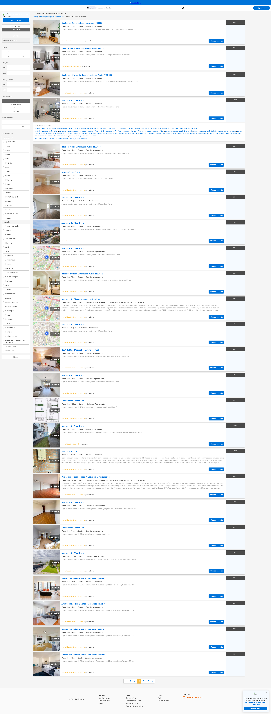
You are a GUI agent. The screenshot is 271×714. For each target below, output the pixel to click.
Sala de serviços (11, 277)
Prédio (7, 210)
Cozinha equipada (12, 226)
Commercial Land (11, 214)
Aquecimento (10, 260)
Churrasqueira (10, 294)
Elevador (8, 243)
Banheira (8, 281)
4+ (23, 56)
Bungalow (9, 188)
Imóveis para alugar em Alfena (154, 131)
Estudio (8, 155)
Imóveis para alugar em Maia (68, 131)
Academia (9, 268)
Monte (7, 184)
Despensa (9, 319)
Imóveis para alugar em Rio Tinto (110, 131)
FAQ (159, 698)
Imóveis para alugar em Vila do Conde (205, 133)
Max (4, 73)
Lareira (7, 285)
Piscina (8, 264)
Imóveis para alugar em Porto (89, 131)
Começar (36, 16)
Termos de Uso (131, 698)
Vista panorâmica (11, 273)
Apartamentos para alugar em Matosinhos (49, 138)
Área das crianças (12, 302)
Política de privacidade (133, 701)
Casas (16, 108)
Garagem (8, 218)
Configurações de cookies (134, 706)
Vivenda (8, 171)
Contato (101, 703)
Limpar (15, 357)
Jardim (7, 247)
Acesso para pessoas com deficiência (15, 341)
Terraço (8, 251)
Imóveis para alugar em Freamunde (56, 136)
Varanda (8, 230)
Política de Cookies (132, 703)
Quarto (7, 146)
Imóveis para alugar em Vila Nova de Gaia (178, 131)
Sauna (7, 323)
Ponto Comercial (11, 197)
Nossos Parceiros (163, 701)
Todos (16, 101)
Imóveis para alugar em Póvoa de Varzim (82, 136)
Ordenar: (16, 36)
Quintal (7, 315)
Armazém (8, 201)
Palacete (8, 180)
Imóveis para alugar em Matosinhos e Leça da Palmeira (137, 128)
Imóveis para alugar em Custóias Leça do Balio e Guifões (99, 128)
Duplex (8, 150)
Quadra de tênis (11, 306)
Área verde (9, 298)
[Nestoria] (135, 3)
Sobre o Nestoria (104, 701)
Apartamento (10, 142)
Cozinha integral (11, 336)
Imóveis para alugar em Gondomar (224, 131)
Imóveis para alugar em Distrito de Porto (52, 16)
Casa (7, 167)
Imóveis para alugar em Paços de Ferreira (132, 133)
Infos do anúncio (216, 41)
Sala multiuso (10, 328)
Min (4, 67)
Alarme (8, 290)
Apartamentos (16, 104)
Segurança (9, 256)
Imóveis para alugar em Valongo (132, 131)
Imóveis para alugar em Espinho (107, 133)
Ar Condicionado (11, 239)
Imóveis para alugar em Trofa (203, 131)
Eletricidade (9, 351)
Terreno (8, 193)
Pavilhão (8, 163)
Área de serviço (11, 347)
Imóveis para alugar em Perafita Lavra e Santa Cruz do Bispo (176, 128)
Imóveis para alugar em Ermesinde (46, 131)
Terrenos (16, 111)
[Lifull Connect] (193, 701)
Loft (6, 159)
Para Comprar (16, 26)
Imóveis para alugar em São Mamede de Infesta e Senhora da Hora (57, 128)
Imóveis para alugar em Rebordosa (84, 133)
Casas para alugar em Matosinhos (75, 138)
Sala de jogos (10, 311)
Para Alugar (16, 30)
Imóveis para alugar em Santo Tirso (159, 133)
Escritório (8, 205)
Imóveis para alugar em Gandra (61, 133)
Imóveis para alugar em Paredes (182, 133)
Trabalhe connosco (105, 698)
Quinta (7, 176)
